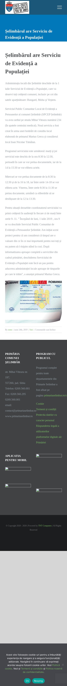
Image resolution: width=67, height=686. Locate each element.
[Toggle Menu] (59, 7)
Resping (38, 680)
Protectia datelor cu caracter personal (46, 417)
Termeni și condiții (46, 409)
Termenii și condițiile (32, 668)
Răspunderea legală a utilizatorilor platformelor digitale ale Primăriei (49, 434)
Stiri (31, 330)
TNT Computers (45, 525)
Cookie (40, 403)
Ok (27, 680)
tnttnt (10, 330)
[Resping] (62, 664)
